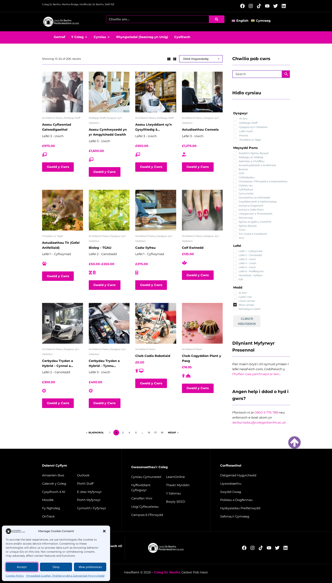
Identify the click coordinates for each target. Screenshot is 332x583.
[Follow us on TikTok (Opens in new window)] (260, 6)
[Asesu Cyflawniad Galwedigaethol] (62, 92)
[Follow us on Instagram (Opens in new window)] (251, 6)
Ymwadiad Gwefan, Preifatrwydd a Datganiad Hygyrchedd (65, 575)
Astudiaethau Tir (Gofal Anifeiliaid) (61, 245)
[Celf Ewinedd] (202, 210)
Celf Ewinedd (192, 248)
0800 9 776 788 (266, 412)
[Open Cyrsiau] (108, 37)
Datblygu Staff (72, 117)
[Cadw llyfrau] (155, 210)
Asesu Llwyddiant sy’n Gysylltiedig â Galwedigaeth (153, 127)
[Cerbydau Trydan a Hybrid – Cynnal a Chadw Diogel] (62, 323)
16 (149, 432)
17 (155, 432)
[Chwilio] (216, 19)
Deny (56, 567)
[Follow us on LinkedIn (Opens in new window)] (284, 6)
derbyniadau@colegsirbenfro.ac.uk (259, 422)
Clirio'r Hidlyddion (247, 321)
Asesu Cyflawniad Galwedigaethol (56, 127)
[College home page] (61, 21)
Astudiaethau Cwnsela (200, 129)
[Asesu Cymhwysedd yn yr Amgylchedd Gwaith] (109, 92)
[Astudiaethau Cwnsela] (202, 92)
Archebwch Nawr (52, 117)
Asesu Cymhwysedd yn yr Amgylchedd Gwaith (108, 132)
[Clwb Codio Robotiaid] (155, 323)
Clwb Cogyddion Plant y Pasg (201, 358)
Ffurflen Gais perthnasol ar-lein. (256, 374)
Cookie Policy (15, 575)
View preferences (90, 567)
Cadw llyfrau (145, 248)
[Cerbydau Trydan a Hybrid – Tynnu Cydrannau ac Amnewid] (109, 323)
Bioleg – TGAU (100, 248)
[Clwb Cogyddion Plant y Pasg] (202, 323)
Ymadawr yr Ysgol (52, 236)
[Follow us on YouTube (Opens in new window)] (268, 6)
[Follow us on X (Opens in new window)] (276, 6)
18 (162, 432)
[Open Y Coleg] (86, 37)
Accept (22, 567)
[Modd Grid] (168, 58)
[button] (104, 531)
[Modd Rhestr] (174, 58)
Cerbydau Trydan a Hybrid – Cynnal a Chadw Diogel (57, 363)
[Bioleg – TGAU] (109, 210)
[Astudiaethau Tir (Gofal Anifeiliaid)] (62, 210)
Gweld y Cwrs (58, 167)
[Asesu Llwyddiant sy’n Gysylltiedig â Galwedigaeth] (155, 92)
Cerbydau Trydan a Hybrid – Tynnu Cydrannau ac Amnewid (108, 363)
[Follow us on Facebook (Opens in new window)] (243, 6)
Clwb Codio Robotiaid (152, 356)
